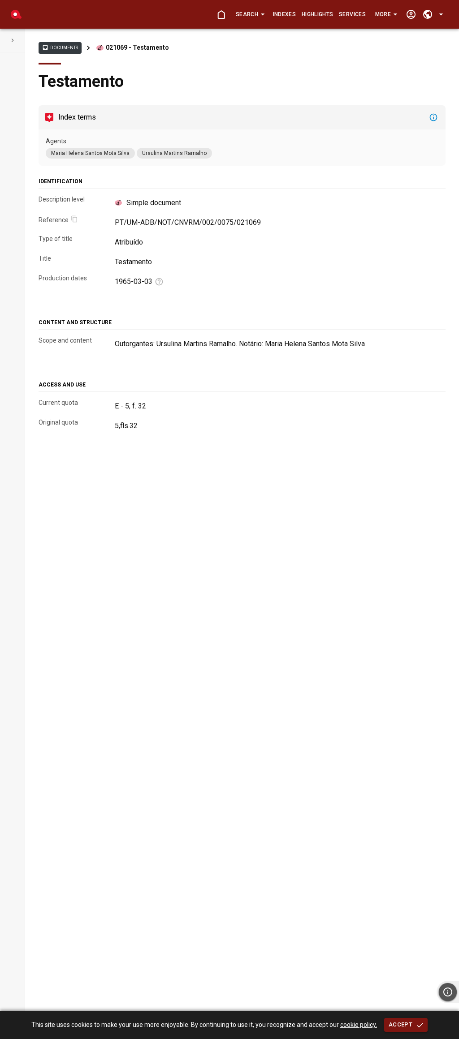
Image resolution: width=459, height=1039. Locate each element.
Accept (400, 1024)
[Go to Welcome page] (221, 14)
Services (352, 14)
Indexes (284, 14)
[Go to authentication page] (411, 14)
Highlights (317, 14)
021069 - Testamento (137, 47)
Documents (60, 47)
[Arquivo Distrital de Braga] (16, 14)
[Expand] (12, 40)
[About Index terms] (433, 117)
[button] (250, 14)
